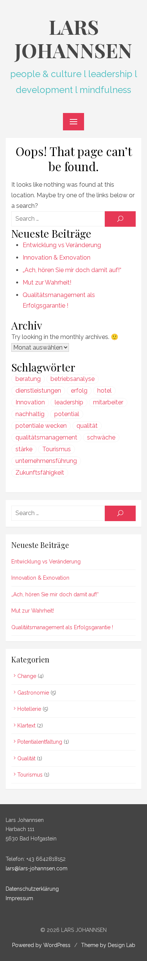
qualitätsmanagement (46, 437)
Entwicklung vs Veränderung (62, 245)
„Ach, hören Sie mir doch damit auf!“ (72, 270)
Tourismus (56, 449)
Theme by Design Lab (108, 945)
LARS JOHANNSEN (73, 38)
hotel (104, 390)
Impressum (19, 898)
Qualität (26, 758)
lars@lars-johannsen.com (36, 868)
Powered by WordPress (41, 945)
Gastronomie (33, 693)
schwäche (101, 437)
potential (66, 414)
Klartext (26, 726)
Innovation (30, 402)
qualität (87, 425)
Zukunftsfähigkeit (39, 472)
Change (26, 676)
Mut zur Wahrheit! (47, 282)
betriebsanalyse (73, 378)
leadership (69, 402)
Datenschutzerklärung (32, 889)
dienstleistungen (38, 390)
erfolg (79, 390)
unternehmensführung (46, 460)
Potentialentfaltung (39, 742)
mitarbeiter (108, 402)
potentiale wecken (41, 425)
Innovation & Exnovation (56, 257)
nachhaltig (29, 414)
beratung (28, 378)
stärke (23, 449)
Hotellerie (29, 709)
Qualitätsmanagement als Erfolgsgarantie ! (62, 627)
